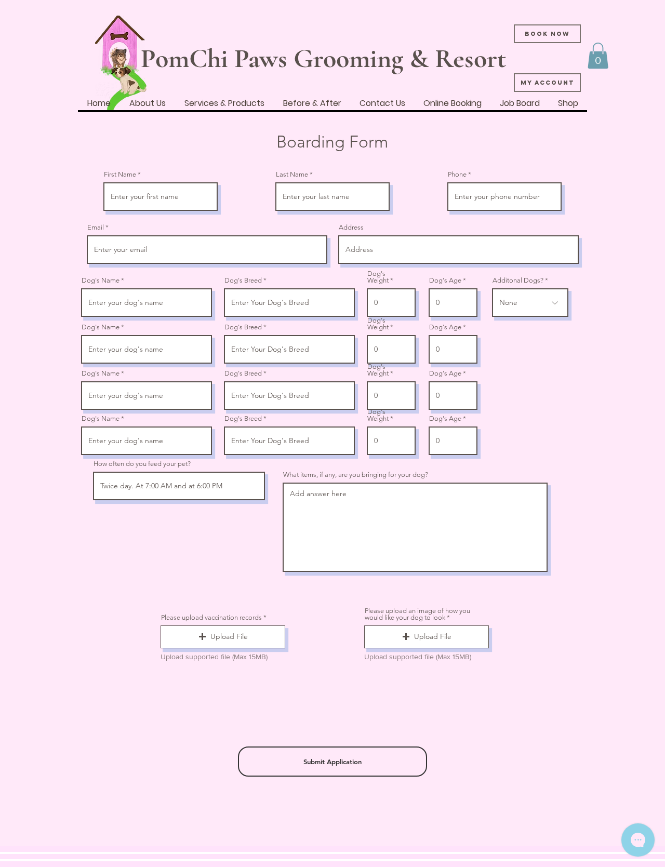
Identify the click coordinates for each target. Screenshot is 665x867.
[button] (598, 56)
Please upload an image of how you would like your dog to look (417, 614)
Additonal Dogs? (518, 280)
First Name (120, 174)
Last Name (292, 174)
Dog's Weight (378, 277)
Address (351, 227)
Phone (457, 174)
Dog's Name (100, 280)
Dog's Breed (243, 280)
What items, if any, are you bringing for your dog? (355, 474)
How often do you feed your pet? (142, 463)
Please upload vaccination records (211, 617)
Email (95, 227)
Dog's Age (445, 280)
